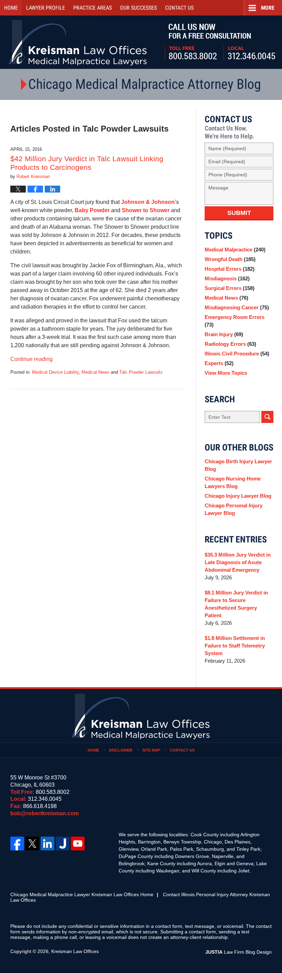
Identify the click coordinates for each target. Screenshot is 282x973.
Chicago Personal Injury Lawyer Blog (233, 509)
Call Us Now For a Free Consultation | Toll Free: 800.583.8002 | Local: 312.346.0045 (220, 42)
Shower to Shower (146, 210)
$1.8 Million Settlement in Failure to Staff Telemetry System (235, 645)
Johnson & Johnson (148, 202)
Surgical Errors (229, 288)
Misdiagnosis (227, 278)
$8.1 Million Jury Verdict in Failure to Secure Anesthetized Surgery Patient (236, 604)
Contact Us (182, 750)
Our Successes (138, 7)
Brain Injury (224, 334)
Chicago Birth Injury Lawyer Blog (238, 465)
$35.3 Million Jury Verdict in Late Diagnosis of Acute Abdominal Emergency (238, 562)
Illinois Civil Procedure (237, 353)
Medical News (95, 372)
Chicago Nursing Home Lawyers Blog (233, 482)
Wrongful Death (230, 259)
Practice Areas (92, 7)
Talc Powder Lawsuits (141, 372)
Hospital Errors (229, 269)
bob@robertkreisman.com (44, 813)
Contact (179, 7)
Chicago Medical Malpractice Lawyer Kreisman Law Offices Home (81, 894)
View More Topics (226, 373)
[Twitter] (32, 843)
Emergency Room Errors (234, 321)
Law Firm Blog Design (238, 952)
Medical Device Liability (55, 372)
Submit (239, 212)
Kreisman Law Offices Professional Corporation (78, 42)
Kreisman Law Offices (75, 951)
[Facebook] (17, 843)
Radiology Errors (230, 344)
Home (11, 7)
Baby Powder (92, 210)
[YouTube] (77, 843)
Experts (219, 363)
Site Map (151, 750)
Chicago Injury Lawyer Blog (238, 496)
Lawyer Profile (45, 7)
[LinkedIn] (47, 843)
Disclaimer (120, 750)
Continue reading (31, 359)
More (267, 7)
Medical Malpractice (235, 249)
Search (267, 417)
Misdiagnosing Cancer (237, 307)
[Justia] (62, 843)
